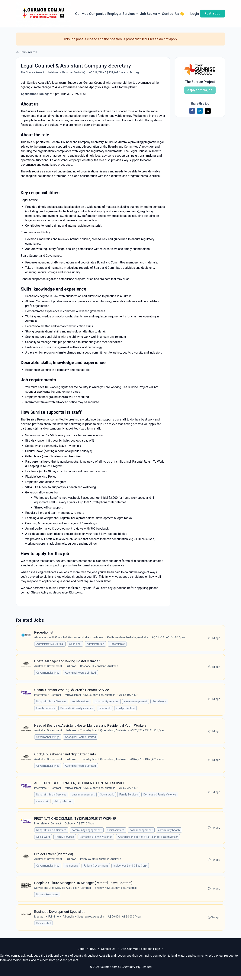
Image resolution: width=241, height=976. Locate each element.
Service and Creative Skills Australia (55, 887)
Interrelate (40, 694)
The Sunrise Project (32, 72)
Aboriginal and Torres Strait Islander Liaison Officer (148, 836)
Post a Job (212, 13)
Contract (56, 694)
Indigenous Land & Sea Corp (130, 865)
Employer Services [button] (121, 14)
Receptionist (117, 643)
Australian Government (48, 666)
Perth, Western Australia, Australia (127, 637)
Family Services (45, 708)
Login (194, 14)
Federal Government (96, 865)
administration (95, 643)
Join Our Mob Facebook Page (140, 949)
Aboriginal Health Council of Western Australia (61, 637)
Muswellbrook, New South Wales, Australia (90, 694)
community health (169, 830)
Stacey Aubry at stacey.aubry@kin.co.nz (57, 592)
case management (135, 701)
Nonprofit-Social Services (51, 701)
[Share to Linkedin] (200, 111)
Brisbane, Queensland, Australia (99, 666)
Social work (159, 701)
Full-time (53, 72)
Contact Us (108, 949)
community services (107, 701)
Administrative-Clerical (49, 643)
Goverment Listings (47, 672)
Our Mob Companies (90, 14)
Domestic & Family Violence (76, 708)
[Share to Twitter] (208, 111)
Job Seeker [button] (148, 14)
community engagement (86, 830)
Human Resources (47, 894)
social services (80, 701)
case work (105, 708)
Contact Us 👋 (173, 14)
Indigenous (71, 865)
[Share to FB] (192, 111)
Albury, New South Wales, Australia (83, 916)
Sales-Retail (43, 923)
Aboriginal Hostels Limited (80, 672)
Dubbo (69, 823)
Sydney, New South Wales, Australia (116, 887)
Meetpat (39, 916)
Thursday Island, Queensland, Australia (103, 730)
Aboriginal (75, 643)
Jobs (81, 949)
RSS (93, 949)
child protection (125, 708)
